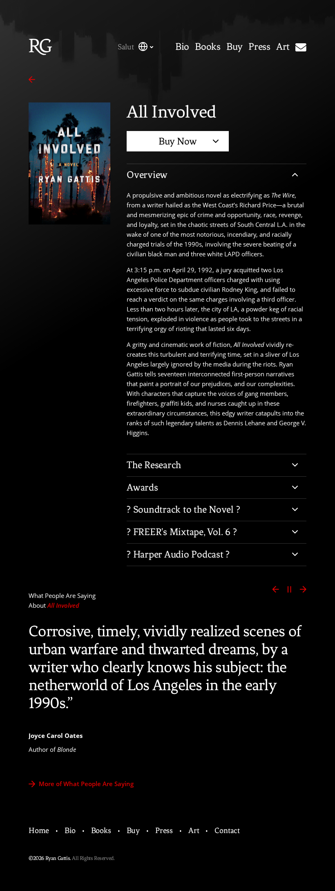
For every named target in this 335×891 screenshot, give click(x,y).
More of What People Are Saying (85, 784)
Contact (227, 830)
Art (283, 46)
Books (208, 46)
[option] (167, 686)
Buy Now (178, 141)
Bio (182, 46)
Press (259, 46)
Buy (234, 46)
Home (39, 830)
